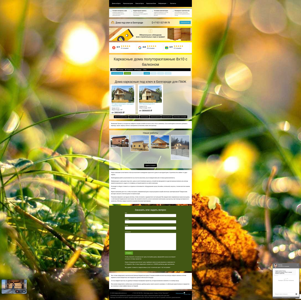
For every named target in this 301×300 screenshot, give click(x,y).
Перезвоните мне (185, 22)
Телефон (127, 219)
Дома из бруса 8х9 (134, 116)
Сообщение (128, 231)
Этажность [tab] (129, 69)
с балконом (127, 73)
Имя (126, 213)
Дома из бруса (116, 3)
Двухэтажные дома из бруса (121, 116)
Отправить (129, 253)
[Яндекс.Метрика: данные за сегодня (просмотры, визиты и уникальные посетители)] (187, 293)
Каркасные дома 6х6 (155, 116)
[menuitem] (116, 3)
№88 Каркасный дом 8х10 (147, 104)
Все (145, 69)
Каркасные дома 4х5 (167, 116)
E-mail (126, 225)
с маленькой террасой (117, 73)
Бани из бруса (140, 3)
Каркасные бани (151, 3)
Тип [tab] (115, 69)
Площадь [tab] (138, 69)
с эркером (147, 73)
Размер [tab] (121, 69)
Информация (162, 3)
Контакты (173, 3)
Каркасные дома (128, 3)
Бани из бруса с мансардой (180, 116)
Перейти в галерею (150, 165)
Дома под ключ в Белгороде (129, 22)
